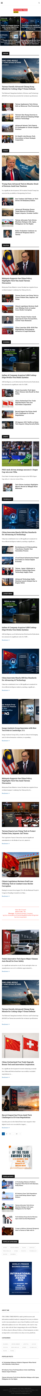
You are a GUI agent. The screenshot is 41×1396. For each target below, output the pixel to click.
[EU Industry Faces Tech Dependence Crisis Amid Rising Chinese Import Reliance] (7, 1196)
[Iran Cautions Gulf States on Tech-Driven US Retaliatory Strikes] (7, 201)
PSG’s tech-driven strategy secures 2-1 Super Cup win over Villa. (20, 471)
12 (16, 1134)
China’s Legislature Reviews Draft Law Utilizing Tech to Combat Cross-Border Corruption (26, 308)
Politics (23, 1251)
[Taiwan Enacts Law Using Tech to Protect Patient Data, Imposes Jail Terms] (7, 298)
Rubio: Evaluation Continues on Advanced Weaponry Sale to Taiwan (26, 232)
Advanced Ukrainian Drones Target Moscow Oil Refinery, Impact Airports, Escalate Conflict (26, 211)
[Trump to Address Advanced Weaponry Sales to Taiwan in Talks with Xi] (7, 1231)
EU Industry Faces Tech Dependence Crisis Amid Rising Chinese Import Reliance (26, 1195)
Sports (5, 1247)
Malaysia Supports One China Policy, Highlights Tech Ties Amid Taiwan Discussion (30, 42)
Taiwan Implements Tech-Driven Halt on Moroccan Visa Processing (27, 105)
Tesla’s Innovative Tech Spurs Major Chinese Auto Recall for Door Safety (27, 392)
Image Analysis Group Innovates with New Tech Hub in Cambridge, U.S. (10, 42)
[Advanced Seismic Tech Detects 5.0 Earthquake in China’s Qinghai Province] (7, 128)
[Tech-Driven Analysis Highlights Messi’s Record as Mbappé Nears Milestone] (7, 487)
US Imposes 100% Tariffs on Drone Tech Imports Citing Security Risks (27, 423)
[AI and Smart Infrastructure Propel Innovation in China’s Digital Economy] (7, 561)
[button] (2, 31)
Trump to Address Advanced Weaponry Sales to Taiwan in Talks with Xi (27, 1229)
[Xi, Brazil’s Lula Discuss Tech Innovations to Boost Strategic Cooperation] (7, 139)
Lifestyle (32, 1247)
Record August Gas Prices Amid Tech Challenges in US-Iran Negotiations (26, 413)
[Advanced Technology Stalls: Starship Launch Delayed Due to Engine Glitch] (7, 582)
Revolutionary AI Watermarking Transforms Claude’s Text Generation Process (26, 549)
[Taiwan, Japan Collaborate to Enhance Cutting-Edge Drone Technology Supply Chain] (7, 571)
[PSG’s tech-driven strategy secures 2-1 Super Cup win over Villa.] (20, 453)
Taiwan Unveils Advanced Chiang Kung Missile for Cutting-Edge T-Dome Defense (18, 88)
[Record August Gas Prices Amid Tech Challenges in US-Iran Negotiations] (7, 414)
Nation (5, 1254)
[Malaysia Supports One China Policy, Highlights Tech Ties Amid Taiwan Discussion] (20, 262)
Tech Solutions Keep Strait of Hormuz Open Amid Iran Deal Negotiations (26, 1217)
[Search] (39, 3)
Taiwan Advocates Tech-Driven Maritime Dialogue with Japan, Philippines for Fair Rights (26, 222)
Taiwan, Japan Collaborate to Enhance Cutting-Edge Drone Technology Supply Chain (25, 570)
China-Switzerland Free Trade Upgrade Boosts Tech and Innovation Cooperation (25, 402)
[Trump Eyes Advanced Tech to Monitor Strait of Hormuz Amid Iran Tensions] (20, 167)
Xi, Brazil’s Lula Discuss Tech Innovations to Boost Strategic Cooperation (25, 138)
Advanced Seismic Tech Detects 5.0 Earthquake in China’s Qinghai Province (27, 127)
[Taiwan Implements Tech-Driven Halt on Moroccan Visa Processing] (7, 107)
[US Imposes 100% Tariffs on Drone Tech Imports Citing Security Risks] (7, 425)
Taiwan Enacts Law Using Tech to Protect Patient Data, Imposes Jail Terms (26, 297)
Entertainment (14, 1247)
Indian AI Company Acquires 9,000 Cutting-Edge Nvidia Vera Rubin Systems (10, 27)
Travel (24, 1247)
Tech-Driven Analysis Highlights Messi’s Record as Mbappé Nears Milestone (26, 486)
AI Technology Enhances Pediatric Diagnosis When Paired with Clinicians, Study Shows (26, 1183)
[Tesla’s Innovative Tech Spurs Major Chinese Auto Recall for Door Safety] (7, 393)
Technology (33, 1251)
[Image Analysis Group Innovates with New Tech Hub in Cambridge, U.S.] (20, 711)
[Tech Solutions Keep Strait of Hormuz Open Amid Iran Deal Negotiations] (7, 1220)
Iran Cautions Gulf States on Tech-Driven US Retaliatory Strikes (27, 200)
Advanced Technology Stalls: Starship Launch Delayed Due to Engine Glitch (26, 581)
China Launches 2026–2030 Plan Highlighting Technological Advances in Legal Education (26, 329)
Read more (5, 640)
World (16, 1251)
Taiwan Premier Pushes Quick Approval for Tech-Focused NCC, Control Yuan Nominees (26, 318)
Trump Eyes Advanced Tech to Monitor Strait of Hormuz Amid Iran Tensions (20, 185)
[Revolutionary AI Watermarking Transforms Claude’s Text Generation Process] (7, 550)
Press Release (7, 1251)
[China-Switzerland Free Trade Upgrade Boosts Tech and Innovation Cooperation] (7, 404)
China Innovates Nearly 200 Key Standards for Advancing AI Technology (30, 27)
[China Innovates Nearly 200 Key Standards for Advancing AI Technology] (20, 516)
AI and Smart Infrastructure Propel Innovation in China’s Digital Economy (27, 559)
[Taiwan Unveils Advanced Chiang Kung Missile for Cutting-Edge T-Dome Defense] (20, 70)
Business (13, 1254)
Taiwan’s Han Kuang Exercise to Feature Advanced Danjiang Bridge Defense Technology (27, 116)
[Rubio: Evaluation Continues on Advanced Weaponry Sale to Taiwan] (7, 234)
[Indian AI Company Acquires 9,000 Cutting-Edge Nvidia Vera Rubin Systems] (20, 359)
